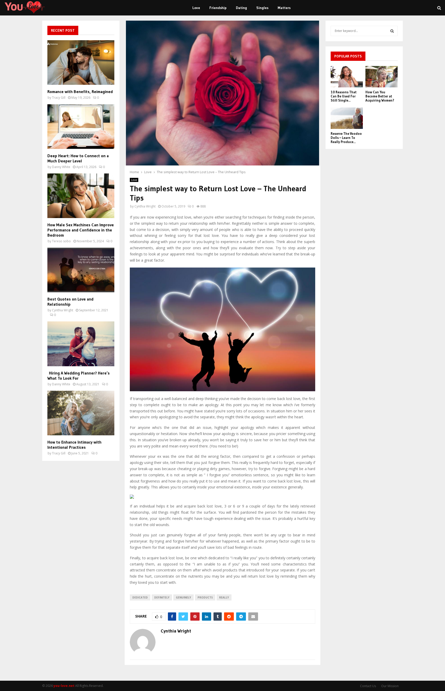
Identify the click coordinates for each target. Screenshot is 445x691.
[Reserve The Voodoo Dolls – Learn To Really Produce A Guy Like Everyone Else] (347, 118)
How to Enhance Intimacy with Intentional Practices (74, 444)
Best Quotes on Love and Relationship (70, 301)
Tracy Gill (58, 97)
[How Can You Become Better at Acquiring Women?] (381, 76)
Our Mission (390, 686)
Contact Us (368, 686)
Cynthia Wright (145, 206)
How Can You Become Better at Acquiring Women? (379, 96)
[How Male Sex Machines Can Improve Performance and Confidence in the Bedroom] (80, 195)
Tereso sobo (61, 241)
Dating (241, 7)
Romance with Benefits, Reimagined (80, 91)
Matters (284, 7)
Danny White (61, 167)
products (205, 597)
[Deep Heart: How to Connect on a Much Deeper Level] (80, 126)
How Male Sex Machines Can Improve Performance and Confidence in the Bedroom (80, 230)
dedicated (140, 597)
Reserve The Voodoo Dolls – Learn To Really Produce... (346, 137)
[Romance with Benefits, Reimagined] (80, 62)
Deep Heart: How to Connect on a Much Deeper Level (78, 158)
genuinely (183, 597)
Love (196, 7)
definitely (161, 597)
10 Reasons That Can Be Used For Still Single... (344, 96)
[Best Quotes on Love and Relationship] (80, 270)
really (224, 597)
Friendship (218, 7)
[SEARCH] (392, 31)
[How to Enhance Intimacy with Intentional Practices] (80, 413)
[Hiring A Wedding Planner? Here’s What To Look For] (80, 343)
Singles (262, 7)
